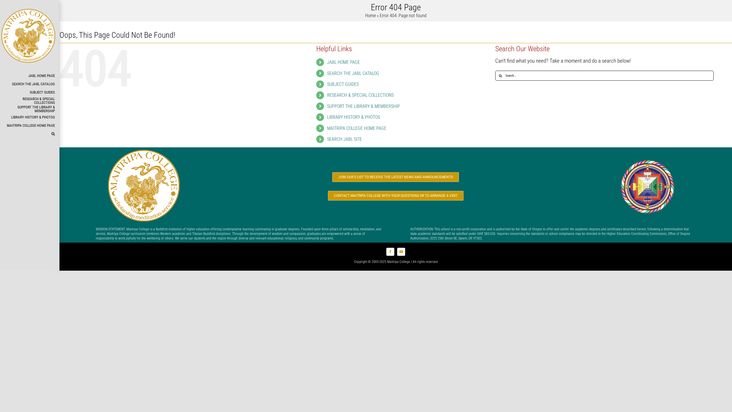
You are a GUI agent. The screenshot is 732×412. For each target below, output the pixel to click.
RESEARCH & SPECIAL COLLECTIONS (360, 95)
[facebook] (390, 252)
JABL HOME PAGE (343, 62)
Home (370, 15)
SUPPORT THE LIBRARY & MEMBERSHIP (363, 106)
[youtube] (401, 252)
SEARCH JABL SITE (344, 139)
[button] (29, 134)
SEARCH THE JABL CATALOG (353, 73)
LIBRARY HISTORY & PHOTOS (353, 117)
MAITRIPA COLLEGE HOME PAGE (356, 128)
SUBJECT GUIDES (343, 84)
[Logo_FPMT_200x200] (647, 160)
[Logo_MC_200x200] (144, 152)
